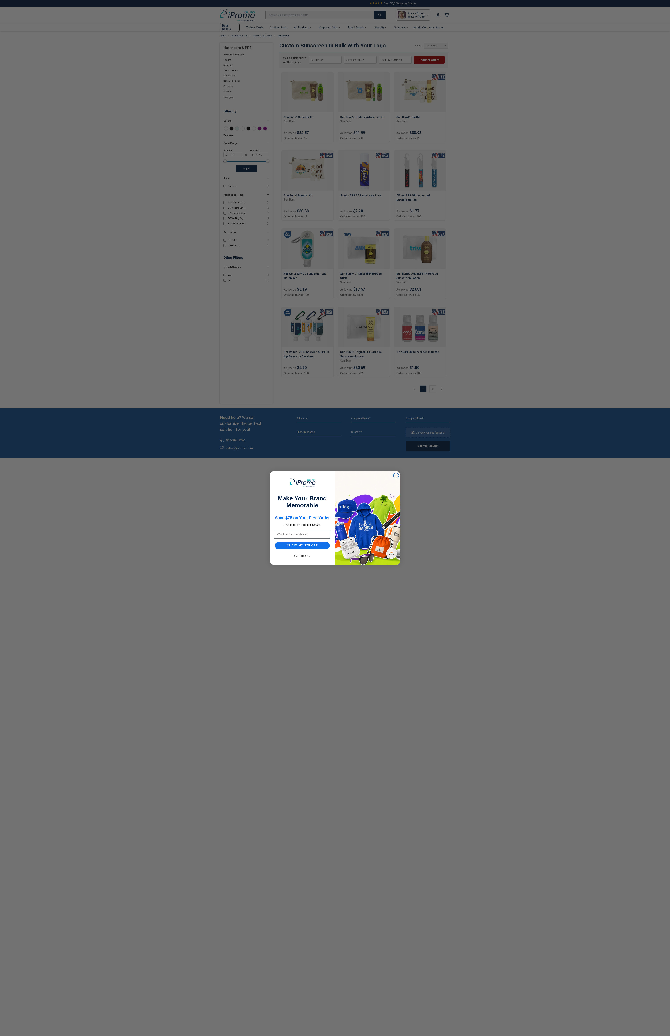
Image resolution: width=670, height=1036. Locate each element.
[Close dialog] (396, 475)
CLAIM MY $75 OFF (302, 545)
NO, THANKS (302, 556)
